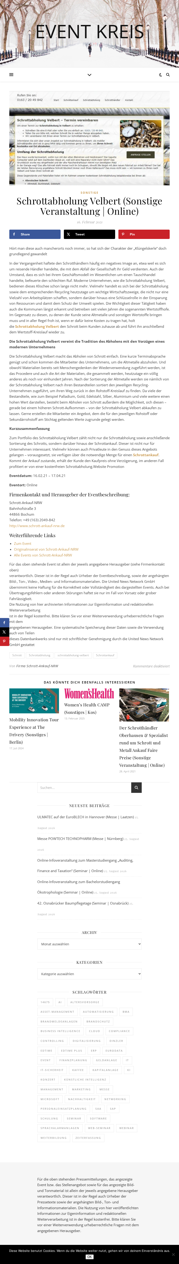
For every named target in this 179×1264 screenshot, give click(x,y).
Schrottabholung (39, 655)
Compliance (119, 1031)
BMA (126, 1011)
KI (129, 1070)
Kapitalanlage (106, 1070)
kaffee (78, 1070)
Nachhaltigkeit (82, 1099)
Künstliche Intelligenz (85, 1079)
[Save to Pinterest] (4, 641)
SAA (98, 1108)
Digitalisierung (87, 1041)
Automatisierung (98, 1011)
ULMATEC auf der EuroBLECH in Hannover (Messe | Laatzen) (85, 817)
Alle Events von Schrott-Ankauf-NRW (43, 555)
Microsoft (50, 1099)
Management (52, 1089)
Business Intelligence (60, 1031)
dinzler (116, 1041)
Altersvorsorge (85, 1002)
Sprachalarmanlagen (60, 1128)
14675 (45, 1002)
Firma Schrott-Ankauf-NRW (37, 666)
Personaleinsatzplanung (64, 1108)
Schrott (17, 655)
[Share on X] (4, 632)
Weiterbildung (54, 1138)
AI (60, 1002)
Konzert (48, 1079)
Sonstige (90, 193)
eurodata (114, 1050)
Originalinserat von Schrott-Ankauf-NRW (46, 549)
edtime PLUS (71, 1050)
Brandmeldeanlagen (59, 1021)
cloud (94, 1031)
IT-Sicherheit (52, 1070)
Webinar (126, 1128)
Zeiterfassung (88, 1138)
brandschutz (98, 1021)
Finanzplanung (73, 1060)
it (127, 1060)
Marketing (81, 1089)
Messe (105, 1089)
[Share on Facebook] (4, 622)
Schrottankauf (105, 655)
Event (46, 1060)
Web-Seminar (99, 1128)
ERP (94, 1050)
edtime (46, 1050)
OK (89, 1257)
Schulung (49, 1118)
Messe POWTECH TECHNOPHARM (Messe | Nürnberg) (80, 838)
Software (98, 1118)
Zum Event (22, 543)
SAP (113, 1108)
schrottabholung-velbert (73, 655)
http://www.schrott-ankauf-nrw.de (37, 525)
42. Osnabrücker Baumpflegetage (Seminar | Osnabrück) (82, 903)
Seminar (74, 1118)
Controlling (52, 1041)
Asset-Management (57, 1011)
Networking (115, 1099)
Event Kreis (89, 31)
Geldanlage (106, 1060)
